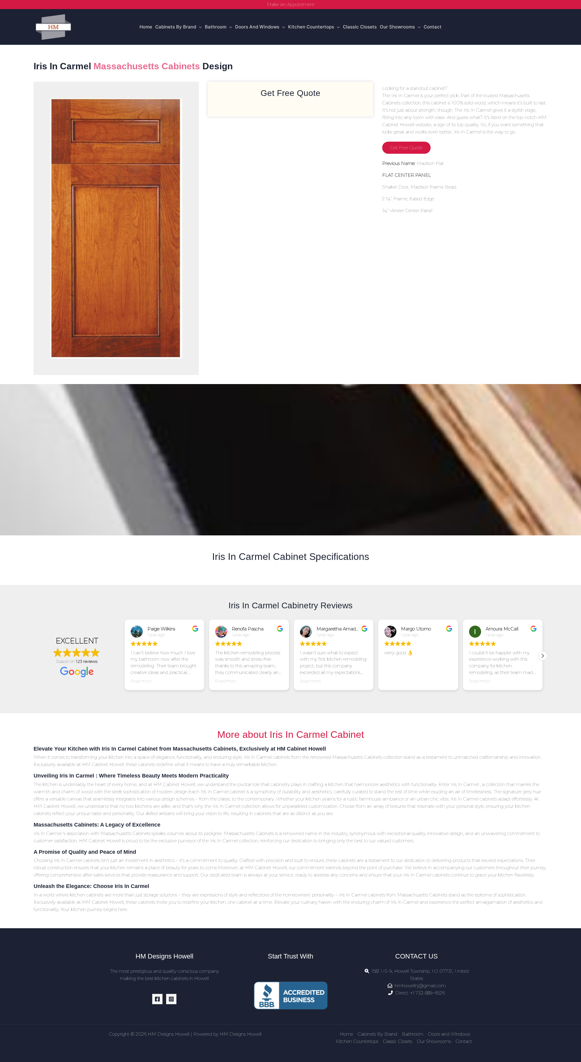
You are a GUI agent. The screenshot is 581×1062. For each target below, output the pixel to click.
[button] (542, 655)
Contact (432, 27)
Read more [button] (141, 681)
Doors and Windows (257, 27)
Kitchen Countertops (311, 27)
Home (146, 27)
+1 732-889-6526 (427, 993)
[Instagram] (171, 999)
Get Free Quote (406, 147)
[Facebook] (157, 999)
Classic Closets (360, 27)
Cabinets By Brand (175, 27)
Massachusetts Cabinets (147, 66)
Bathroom (215, 27)
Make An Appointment (290, 4)
